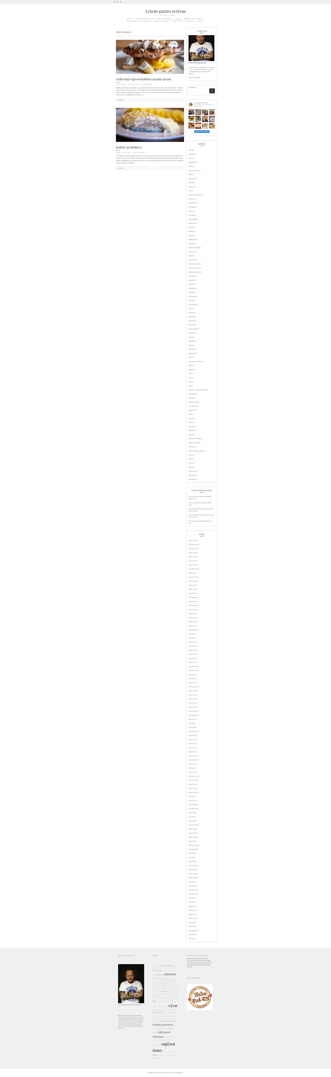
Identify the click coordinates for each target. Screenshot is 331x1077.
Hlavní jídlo (121, 84)
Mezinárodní (146, 84)
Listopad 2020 (193, 760)
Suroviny (191, 418)
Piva (190, 378)
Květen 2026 (192, 552)
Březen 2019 (192, 837)
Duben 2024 (192, 617)
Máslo (190, 459)
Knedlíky (191, 231)
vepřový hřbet (168, 1037)
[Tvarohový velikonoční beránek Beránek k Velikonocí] (198, 119)
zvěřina (158, 985)
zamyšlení (164, 994)
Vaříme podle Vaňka (192, 19)
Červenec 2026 (193, 544)
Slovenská (192, 349)
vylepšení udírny (157, 987)
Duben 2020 (192, 788)
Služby (190, 414)
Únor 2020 (192, 796)
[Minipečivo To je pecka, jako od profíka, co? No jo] (191, 126)
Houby (190, 166)
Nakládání (192, 207)
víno (154, 1055)
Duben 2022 (192, 695)
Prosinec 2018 (193, 845)
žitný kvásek (166, 996)
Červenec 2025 (193, 577)
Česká (118, 152)
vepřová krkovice (158, 978)
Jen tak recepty (164, 19)
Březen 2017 (192, 918)
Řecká (190, 345)
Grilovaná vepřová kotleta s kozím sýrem (143, 79)
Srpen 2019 (192, 821)
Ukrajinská (192, 353)
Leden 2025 (192, 593)
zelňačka (170, 968)
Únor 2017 (191, 922)
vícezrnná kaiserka (162, 1055)
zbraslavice (170, 1014)
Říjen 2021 (192, 719)
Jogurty (191, 455)
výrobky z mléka (162, 1009)
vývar (173, 1006)
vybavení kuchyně (168, 1021)
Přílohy (191, 227)
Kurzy (190, 357)
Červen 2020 (192, 780)
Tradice (191, 422)
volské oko (168, 1016)
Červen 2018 (192, 869)
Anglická (191, 280)
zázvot (167, 989)
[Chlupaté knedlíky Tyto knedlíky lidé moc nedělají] (205, 126)
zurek (154, 985)
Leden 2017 (192, 926)
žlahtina (154, 991)
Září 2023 (191, 638)
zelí (154, 1001)
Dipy (190, 191)
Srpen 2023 (192, 642)
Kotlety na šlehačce (129, 147)
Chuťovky (191, 178)
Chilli (190, 174)
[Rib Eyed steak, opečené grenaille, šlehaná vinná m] (205, 112)
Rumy (190, 382)
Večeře (190, 256)
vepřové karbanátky (170, 1001)
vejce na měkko (172, 1018)
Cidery (190, 373)
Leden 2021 (192, 752)
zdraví (159, 991)
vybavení (155, 1058)
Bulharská (192, 288)
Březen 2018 (192, 878)
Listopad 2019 (193, 808)
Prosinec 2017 (193, 890)
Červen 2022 (192, 691)
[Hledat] (212, 90)
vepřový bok (173, 998)
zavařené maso (156, 1045)
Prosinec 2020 (193, 756)
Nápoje (191, 369)
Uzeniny (191, 463)
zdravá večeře (156, 1014)
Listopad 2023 (193, 630)
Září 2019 (191, 817)
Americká (191, 276)
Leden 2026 (192, 565)
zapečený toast (174, 985)
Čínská (191, 300)
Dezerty (191, 187)
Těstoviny (191, 251)
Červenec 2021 (193, 731)
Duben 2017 (192, 914)
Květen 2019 (192, 829)
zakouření (163, 1014)
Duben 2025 (192, 589)
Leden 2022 (192, 707)
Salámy (191, 467)
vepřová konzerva (162, 1018)
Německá (191, 333)
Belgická (191, 284)
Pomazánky (192, 219)
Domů (129, 19)
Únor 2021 (192, 748)
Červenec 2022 (193, 687)
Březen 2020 (192, 792)
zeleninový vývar (164, 1040)
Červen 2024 (192, 609)
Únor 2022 (192, 703)
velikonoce (172, 1012)
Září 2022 (191, 678)
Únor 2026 (192, 561)
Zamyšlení (192, 479)
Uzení (178, 19)
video (154, 1012)
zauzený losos (166, 970)
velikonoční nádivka (158, 1016)
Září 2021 (191, 723)
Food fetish (177, 21)
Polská (191, 337)
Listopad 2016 (193, 930)
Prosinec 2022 (193, 666)
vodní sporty (161, 989)
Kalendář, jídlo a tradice (139, 21)
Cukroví (191, 182)
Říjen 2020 (192, 764)
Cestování (191, 154)
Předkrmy (192, 223)
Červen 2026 (192, 548)
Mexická (191, 325)
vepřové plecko (157, 996)
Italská (191, 312)
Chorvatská (192, 296)
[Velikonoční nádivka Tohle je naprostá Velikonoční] (205, 119)
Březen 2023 (192, 654)
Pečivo (190, 211)
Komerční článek (194, 268)
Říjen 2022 (192, 674)
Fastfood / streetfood (195, 195)
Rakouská (191, 341)
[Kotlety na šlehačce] (150, 141)
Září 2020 (191, 768)
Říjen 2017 (192, 898)
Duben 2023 (192, 650)
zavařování (170, 1009)
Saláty (190, 235)
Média (190, 365)
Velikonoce (192, 430)
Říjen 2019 (192, 813)
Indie (190, 308)
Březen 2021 (192, 743)
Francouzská (192, 304)
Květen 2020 (192, 784)
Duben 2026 (192, 557)
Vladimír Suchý (156, 994)
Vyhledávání (192, 87)
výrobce (175, 968)
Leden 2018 (192, 886)
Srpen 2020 (192, 772)
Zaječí (175, 1009)
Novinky (191, 398)
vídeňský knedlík (169, 980)
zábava (154, 983)
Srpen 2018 (192, 861)
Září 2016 (191, 939)
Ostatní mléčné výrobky (196, 451)
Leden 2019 (192, 841)
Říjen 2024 (192, 601)
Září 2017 (191, 902)
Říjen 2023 (192, 634)
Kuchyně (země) (193, 272)
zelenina (170, 974)
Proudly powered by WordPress (156, 1072)
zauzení (154, 1009)
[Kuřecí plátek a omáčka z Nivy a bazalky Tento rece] (212, 119)
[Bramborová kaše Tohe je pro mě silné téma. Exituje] (198, 126)
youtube (160, 1012)
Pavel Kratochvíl (197, 62)
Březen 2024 (192, 622)
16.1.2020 (120, 168)
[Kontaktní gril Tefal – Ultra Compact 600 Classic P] (191, 112)
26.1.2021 (120, 100)
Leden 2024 (192, 626)
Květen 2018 (192, 873)
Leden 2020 (192, 800)
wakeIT (159, 998)
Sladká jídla (192, 239)
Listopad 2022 (193, 670)
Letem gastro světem (165, 11)
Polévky (191, 215)
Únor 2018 (192, 882)
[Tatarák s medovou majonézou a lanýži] (212, 112)
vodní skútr (172, 989)
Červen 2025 (192, 581)
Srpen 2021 (192, 727)
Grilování (191, 199)
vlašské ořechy (174, 1040)
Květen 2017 (192, 910)
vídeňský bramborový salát (160, 1006)
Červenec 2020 (193, 776)
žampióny (160, 975)
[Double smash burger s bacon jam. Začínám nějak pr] (191, 119)
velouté (166, 1012)
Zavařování (192, 260)
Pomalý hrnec (193, 406)
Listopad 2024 (193, 597)
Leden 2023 (192, 662)
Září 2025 (191, 573)
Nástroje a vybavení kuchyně (197, 390)
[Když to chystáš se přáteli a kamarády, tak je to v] (198, 112)
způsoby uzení (166, 987)
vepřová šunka (160, 1001)
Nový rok (191, 426)
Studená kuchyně (194, 247)
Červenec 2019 (193, 825)
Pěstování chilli (193, 402)
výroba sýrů (157, 970)
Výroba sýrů (192, 471)
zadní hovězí (171, 1055)
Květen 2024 (192, 613)
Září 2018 (191, 857)
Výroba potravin (193, 442)
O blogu (200, 21)
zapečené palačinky (172, 991)
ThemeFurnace (179, 1072)
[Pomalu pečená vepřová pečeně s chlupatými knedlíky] (212, 126)
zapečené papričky (162, 1028)
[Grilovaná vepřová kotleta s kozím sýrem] (150, 73)
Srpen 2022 (192, 682)
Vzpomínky (192, 475)
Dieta (190, 158)
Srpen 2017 (192, 906)
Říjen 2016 (192, 934)
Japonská (191, 317)
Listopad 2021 (193, 715)
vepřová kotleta (161, 983)
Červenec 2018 (193, 865)
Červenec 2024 (193, 605)
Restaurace (192, 410)
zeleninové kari (171, 983)
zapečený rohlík (165, 985)
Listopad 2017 (193, 894)
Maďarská (191, 321)
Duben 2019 (192, 833)
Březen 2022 (192, 699)
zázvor (163, 991)
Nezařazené (192, 394)
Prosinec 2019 (193, 804)
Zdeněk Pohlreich (162, 968)
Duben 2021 (192, 739)
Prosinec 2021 (193, 711)
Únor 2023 (192, 658)
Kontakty (190, 21)
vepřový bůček (173, 994)
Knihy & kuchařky (162, 21)
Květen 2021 (192, 735)
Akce (190, 150)
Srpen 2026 (192, 540)
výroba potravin (162, 1024)
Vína (190, 386)
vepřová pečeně (166, 965)
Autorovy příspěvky (194, 77)
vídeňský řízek (156, 1021)
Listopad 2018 (193, 849)
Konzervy (191, 447)
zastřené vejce (166, 998)
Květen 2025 (192, 585)
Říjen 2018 (192, 853)
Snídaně (191, 243)
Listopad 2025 (193, 569)
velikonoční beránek (168, 1051)
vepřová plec (156, 965)
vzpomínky (167, 978)
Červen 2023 (192, 646)
